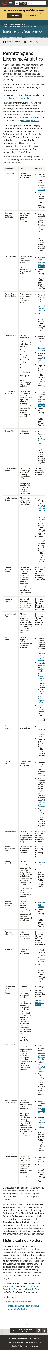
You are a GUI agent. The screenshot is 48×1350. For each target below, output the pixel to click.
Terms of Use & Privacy (34, 1342)
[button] (11, 3)
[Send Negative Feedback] (38, 1330)
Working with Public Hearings (43, 508)
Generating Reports (30, 120)
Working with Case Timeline (43, 264)
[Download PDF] (31, 41)
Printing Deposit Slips (42, 441)
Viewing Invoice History (42, 734)
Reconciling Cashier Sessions (42, 308)
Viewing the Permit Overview (42, 187)
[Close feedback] (13, 1330)
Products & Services (15, 1342)
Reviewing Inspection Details (42, 678)
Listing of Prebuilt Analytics (19, 98)
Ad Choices (33, 1346)
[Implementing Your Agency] (25, 41)
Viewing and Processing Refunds (42, 958)
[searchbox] (36, 3)
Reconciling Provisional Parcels (41, 1002)
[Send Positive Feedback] (44, 1330)
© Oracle (12, 1339)
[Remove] (24, 3)
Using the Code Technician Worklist (42, 346)
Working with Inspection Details (43, 656)
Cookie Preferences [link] (19, 1346)
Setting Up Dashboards (29, 1225)
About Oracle (23, 1339)
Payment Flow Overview (41, 773)
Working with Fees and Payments (43, 803)
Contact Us (34, 1339)
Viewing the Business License (42, 228)
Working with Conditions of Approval (43, 402)
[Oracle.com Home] (4, 3)
